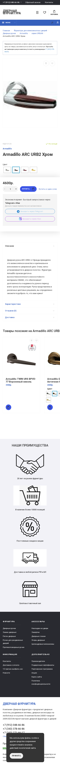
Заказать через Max (31, 219)
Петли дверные (9, 636)
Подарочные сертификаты (43, 665)
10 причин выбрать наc (13, 669)
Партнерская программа (42, 669)
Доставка (9, 317)
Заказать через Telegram (31, 211)
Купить (26, 189)
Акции (34, 673)
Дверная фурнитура (12, 12)
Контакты (49, 2)
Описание (9, 246)
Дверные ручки (9, 628)
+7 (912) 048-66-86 (11, 2)
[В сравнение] (46, 63)
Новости (6, 673)
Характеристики (13, 304)
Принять (16, 756)
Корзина (54, 14)
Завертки (36, 632)
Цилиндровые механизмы (43, 644)
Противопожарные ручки (13, 647)
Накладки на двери (40, 628)
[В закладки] (52, 63)
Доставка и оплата (11, 665)
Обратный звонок (32, 2)
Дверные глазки (39, 636)
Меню (8, 22)
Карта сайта (37, 677)
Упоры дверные (38, 640)
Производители (38, 661)
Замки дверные (9, 632)
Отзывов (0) (10, 311)
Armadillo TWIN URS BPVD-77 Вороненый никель (21, 380)
